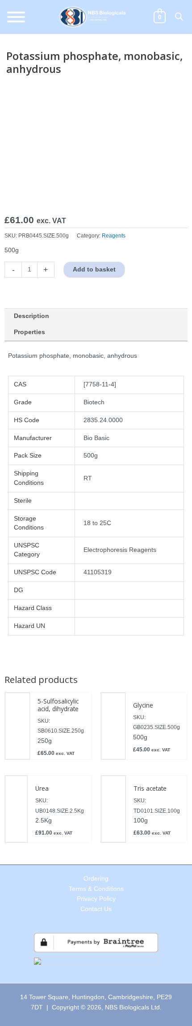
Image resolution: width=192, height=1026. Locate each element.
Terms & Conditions (96, 889)
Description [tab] (31, 316)
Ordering (96, 878)
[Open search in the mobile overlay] (179, 17)
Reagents (113, 236)
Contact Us (96, 909)
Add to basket (94, 269)
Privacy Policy (96, 898)
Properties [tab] (29, 332)
